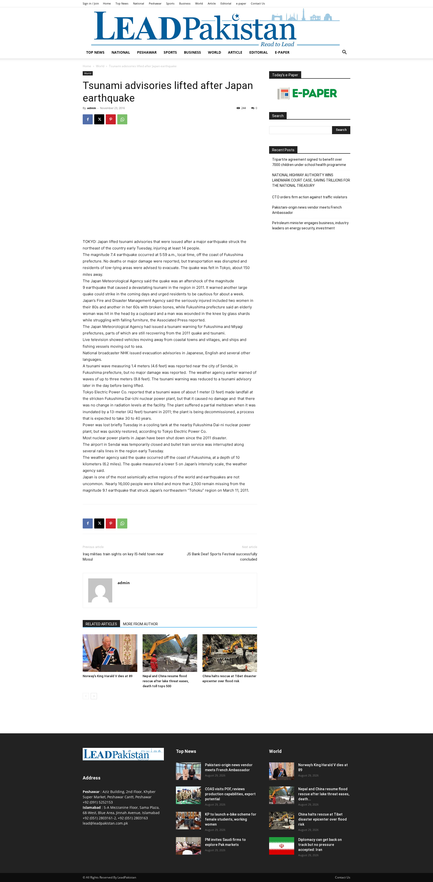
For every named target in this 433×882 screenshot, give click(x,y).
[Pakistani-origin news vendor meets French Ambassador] (188, 771)
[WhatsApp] (122, 119)
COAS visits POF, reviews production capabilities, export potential (230, 794)
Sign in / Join (91, 3)
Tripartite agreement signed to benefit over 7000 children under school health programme (309, 162)
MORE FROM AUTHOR (140, 624)
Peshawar (155, 3)
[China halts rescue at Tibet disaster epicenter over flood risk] (229, 653)
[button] (344, 52)
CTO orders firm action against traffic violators (309, 197)
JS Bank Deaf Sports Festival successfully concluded (222, 557)
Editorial (226, 3)
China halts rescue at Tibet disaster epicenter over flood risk (322, 819)
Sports (170, 3)
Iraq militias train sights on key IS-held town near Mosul (123, 557)
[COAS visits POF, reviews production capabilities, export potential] (188, 795)
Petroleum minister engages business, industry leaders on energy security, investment (310, 225)
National (138, 3)
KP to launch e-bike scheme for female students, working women (230, 819)
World (199, 3)
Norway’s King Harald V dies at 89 (107, 676)
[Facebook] (88, 119)
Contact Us (258, 3)
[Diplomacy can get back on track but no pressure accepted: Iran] (281, 846)
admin (91, 108)
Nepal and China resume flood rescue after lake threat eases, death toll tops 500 (166, 681)
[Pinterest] (111, 119)
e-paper (241, 3)
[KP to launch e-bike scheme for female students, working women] (188, 820)
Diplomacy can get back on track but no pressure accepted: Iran (320, 845)
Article (212, 3)
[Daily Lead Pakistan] (216, 26)
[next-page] (94, 696)
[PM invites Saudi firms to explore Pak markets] (188, 846)
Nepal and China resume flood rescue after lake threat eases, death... (323, 794)
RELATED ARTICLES (101, 624)
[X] (99, 119)
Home (107, 3)
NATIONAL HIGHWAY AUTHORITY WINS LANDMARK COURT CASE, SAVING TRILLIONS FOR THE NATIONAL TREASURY (311, 180)
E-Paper (282, 52)
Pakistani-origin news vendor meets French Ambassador (307, 210)
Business (184, 3)
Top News (122, 3)
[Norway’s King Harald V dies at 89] (110, 653)
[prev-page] (86, 696)
